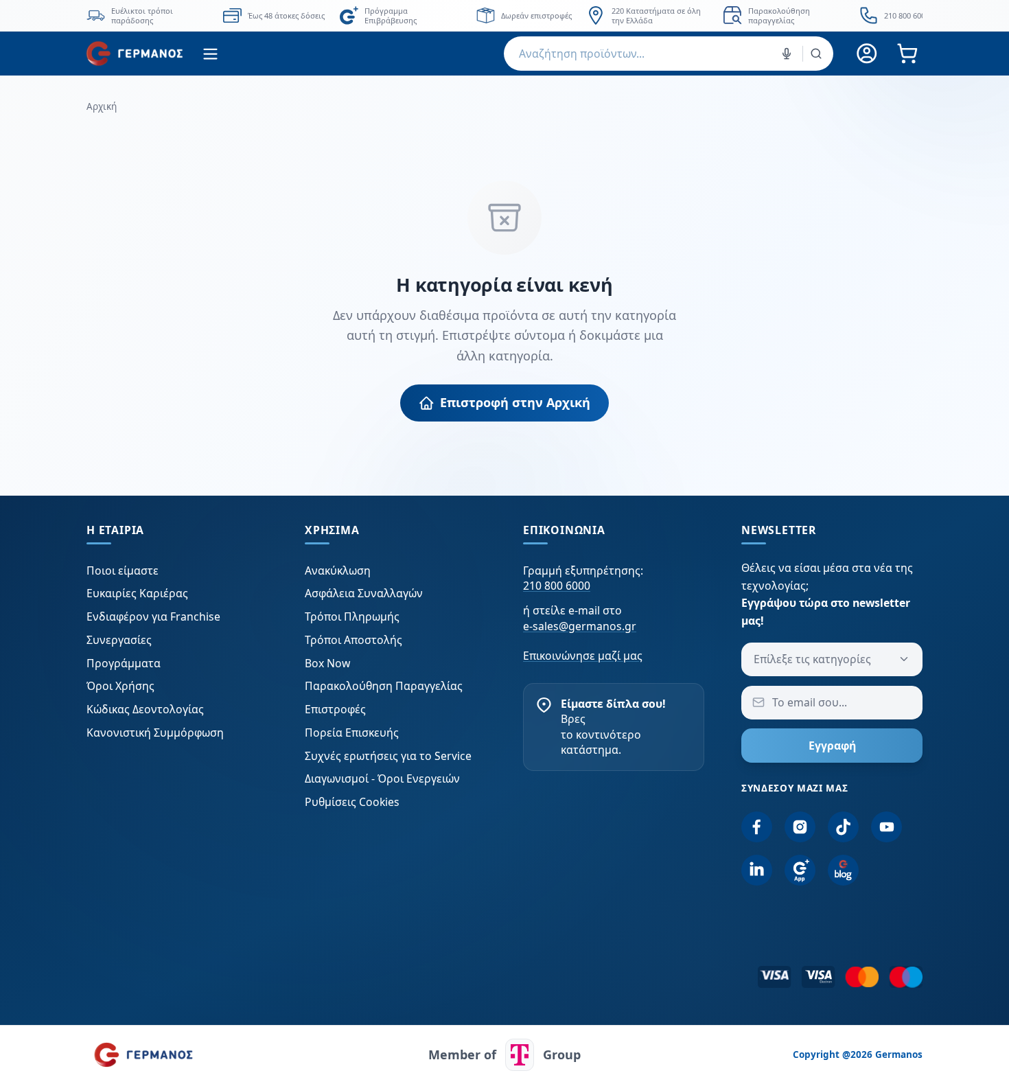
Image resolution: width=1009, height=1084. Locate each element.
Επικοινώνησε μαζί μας (582, 655)
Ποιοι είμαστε (122, 570)
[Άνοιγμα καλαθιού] (907, 53)
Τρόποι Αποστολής (353, 639)
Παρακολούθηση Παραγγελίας (384, 685)
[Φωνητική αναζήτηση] (786, 53)
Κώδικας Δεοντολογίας (145, 709)
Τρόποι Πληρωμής (352, 616)
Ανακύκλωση (338, 570)
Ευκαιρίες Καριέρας (137, 593)
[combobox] (668, 53)
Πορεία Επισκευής (352, 732)
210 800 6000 (556, 585)
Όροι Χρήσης (120, 685)
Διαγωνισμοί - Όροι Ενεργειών (382, 778)
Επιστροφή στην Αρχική (515, 402)
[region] (504, 15)
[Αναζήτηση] (816, 53)
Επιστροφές (335, 709)
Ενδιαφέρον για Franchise (153, 616)
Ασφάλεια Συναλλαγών (364, 593)
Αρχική (101, 106)
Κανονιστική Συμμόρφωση (155, 732)
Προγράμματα (123, 663)
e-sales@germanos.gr (579, 626)
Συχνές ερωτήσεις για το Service (388, 755)
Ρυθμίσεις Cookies (352, 801)
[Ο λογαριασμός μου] (867, 53)
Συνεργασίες (119, 639)
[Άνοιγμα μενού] (210, 53)
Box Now (327, 663)
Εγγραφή (832, 745)
